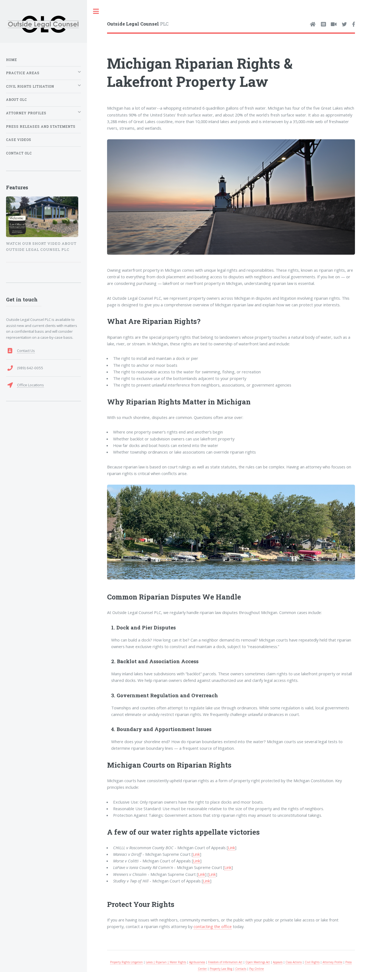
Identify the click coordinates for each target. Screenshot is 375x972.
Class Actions (294, 962)
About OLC (16, 100)
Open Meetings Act (257, 962)
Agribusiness (197, 962)
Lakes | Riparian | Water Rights (166, 962)
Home (11, 60)
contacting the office (213, 926)
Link (231, 847)
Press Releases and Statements (40, 126)
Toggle (96, 11)
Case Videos (18, 140)
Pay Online (256, 969)
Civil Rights (312, 962)
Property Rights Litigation (126, 962)
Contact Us (26, 350)
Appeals (277, 962)
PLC (138, 24)
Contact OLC (19, 153)
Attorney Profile (332, 962)
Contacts (240, 969)
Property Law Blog (221, 969)
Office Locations (30, 384)
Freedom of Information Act (225, 962)
